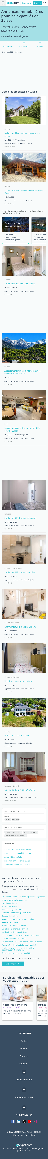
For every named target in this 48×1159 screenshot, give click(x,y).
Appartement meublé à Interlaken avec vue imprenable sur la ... (22, 372)
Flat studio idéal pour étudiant (18, 681)
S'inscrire (37, 3)
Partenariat (24, 1063)
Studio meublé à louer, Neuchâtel (19, 572)
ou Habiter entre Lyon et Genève (15, 932)
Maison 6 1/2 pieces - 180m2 (17, 735)
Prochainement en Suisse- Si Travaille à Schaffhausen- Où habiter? (18, 949)
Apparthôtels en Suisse (14, 857)
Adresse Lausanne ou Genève (14, 926)
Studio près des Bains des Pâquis (19, 283)
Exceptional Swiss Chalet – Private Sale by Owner (23, 192)
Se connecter (26, 3)
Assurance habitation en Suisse (17, 865)
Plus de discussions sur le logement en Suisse (21, 958)
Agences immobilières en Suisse (17, 849)
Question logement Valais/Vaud (15, 929)
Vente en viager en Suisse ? (13, 909)
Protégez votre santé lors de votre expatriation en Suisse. (17, 1012)
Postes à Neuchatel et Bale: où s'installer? (19, 945)
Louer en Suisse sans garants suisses (17, 913)
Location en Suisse (9, 903)
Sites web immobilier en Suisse (17, 861)
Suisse (6, 816)
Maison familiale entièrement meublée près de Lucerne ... (22, 429)
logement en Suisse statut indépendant (18, 919)
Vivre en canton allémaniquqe (14, 900)
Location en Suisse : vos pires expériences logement (23, 897)
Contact (24, 1041)
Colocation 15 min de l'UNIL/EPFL (19, 790)
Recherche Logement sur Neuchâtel (16, 953)
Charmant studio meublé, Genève (20, 626)
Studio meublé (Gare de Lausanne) (20, 518)
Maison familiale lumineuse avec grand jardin (22, 134)
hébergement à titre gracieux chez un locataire (21, 935)
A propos (24, 1056)
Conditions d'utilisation (24, 1135)
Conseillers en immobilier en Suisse (19, 853)
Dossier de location (10, 916)
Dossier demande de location (14, 938)
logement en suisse (10, 922)
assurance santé (11, 1007)
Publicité (24, 1048)
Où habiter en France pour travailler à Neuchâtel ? (22, 942)
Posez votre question (13, 964)
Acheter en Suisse (9, 906)
